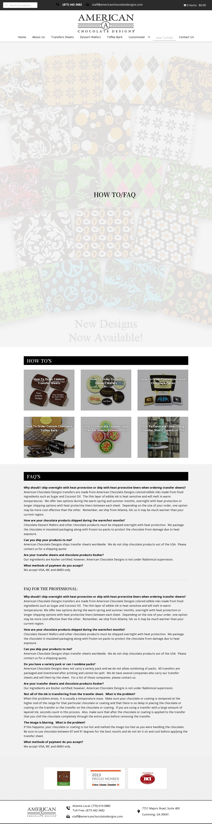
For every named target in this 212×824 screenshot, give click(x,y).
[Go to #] (106, 437)
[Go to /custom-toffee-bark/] (49, 437)
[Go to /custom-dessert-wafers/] (106, 390)
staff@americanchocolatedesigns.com (117, 4)
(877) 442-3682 (72, 4)
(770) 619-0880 (100, 806)
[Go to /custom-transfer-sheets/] (49, 390)
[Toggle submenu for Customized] (149, 37)
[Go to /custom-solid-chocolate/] (163, 390)
